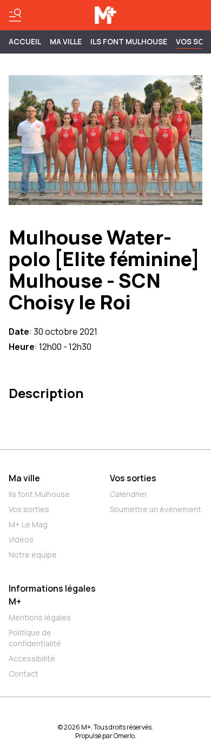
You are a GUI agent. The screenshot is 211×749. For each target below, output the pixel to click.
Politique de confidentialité (35, 637)
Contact (23, 673)
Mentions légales (40, 617)
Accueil (25, 41)
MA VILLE (66, 41)
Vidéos (21, 539)
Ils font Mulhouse (39, 494)
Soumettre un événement (155, 509)
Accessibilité (32, 658)
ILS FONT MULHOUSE (128, 41)
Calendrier (128, 494)
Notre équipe (33, 554)
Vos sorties (29, 509)
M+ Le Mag (28, 524)
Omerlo (124, 735)
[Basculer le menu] (15, 15)
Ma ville (24, 478)
